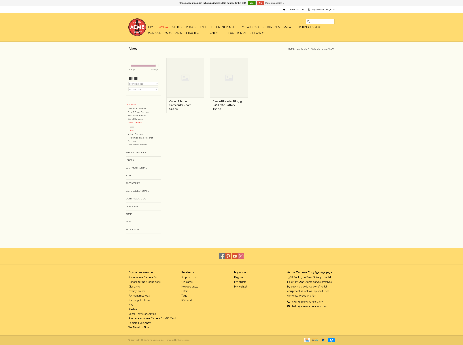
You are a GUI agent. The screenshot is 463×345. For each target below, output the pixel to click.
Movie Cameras (318, 49)
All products (188, 277)
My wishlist (240, 286)
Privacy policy (136, 291)
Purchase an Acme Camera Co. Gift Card (152, 318)
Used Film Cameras (137, 108)
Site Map (133, 309)
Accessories (255, 27)
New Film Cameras (137, 115)
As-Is (178, 32)
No (260, 3)
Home (150, 27)
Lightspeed (184, 340)
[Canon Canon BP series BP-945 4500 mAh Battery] (229, 77)
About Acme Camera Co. (143, 277)
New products (189, 286)
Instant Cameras (135, 134)
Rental (242, 32)
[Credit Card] (307, 340)
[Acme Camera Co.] (137, 27)
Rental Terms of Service (142, 313)
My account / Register (323, 9)
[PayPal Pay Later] (323, 340)
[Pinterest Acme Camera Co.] (228, 256)
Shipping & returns (139, 300)
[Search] (308, 21)
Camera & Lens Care (280, 27)
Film (241, 27)
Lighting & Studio (309, 27)
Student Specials (184, 27)
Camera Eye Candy (139, 322)
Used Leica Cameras (137, 145)
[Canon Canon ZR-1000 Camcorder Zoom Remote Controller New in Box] (185, 77)
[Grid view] (131, 78)
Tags (184, 295)
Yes (252, 3)
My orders (240, 281)
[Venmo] (331, 340)
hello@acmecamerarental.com (310, 306)
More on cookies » (274, 3)
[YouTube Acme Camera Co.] (235, 256)
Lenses (203, 27)
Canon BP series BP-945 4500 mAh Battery (227, 103)
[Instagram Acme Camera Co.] (241, 256)
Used (131, 127)
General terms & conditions (144, 281)
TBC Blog (227, 32)
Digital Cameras (135, 119)
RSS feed (186, 300)
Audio (168, 32)
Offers (184, 291)
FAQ (130, 304)
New (332, 49)
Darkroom (154, 32)
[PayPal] (315, 340)
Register (239, 277)
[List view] (135, 78)
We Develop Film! (138, 327)
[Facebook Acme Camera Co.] (222, 256)
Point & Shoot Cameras (138, 112)
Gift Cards (257, 32)
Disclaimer (134, 286)
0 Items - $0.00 (295, 9)
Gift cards (210, 32)
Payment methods (139, 295)
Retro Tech (192, 32)
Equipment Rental (223, 27)
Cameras (163, 27)
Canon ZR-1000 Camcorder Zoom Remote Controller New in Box (185, 103)
